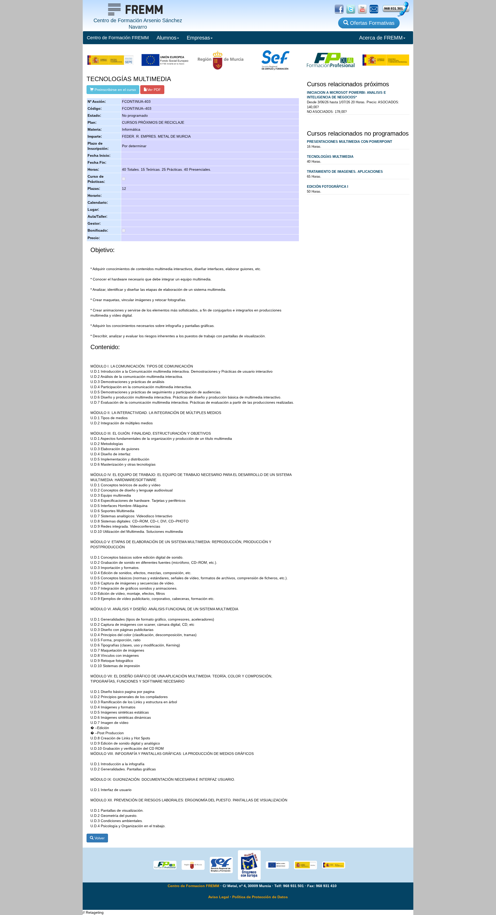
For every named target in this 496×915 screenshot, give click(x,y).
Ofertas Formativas (371, 23)
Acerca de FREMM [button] (381, 38)
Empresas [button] (198, 38)
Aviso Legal (218, 897)
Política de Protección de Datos (260, 897)
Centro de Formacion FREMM (193, 886)
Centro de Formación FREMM (118, 37)
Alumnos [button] (166, 38)
